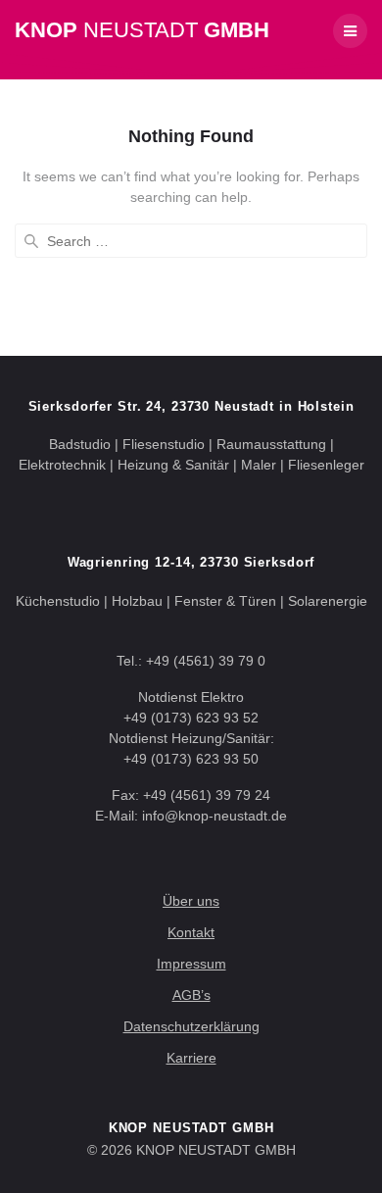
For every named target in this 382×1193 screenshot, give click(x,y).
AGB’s (191, 995)
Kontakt (191, 932)
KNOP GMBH (142, 30)
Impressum (191, 963)
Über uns (191, 901)
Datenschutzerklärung (191, 1026)
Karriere (191, 1058)
